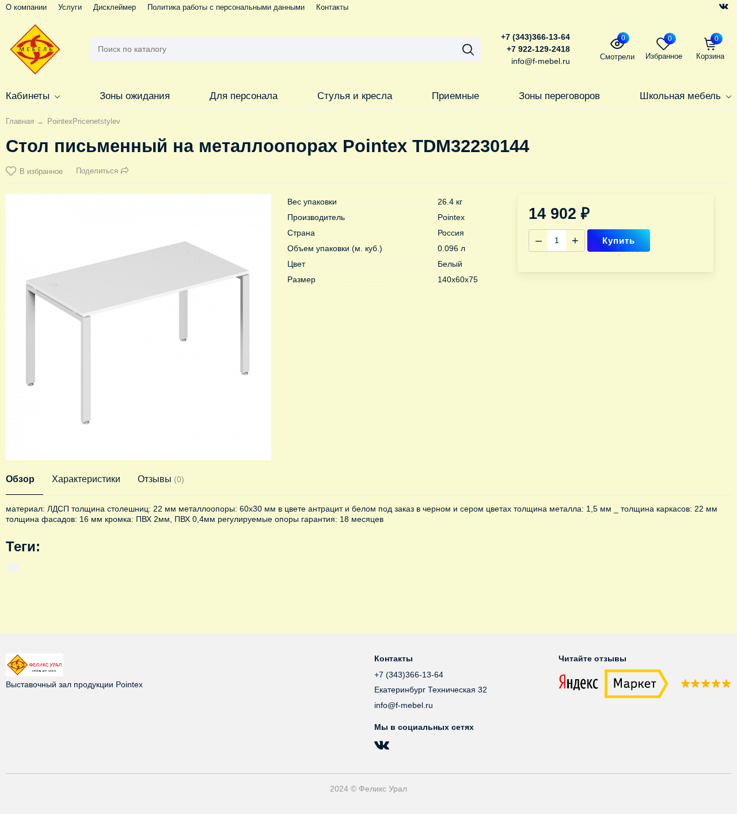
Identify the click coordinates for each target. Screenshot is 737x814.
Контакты (332, 7)
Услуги (70, 7)
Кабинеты (28, 95)
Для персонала (244, 95)
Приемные (455, 95)
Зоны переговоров (559, 95)
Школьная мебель (680, 95)
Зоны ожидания (135, 95)
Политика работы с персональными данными (226, 7)
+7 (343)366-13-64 (535, 36)
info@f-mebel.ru (403, 705)
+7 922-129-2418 (538, 49)
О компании (26, 7)
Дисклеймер (114, 7)
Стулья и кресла (354, 95)
